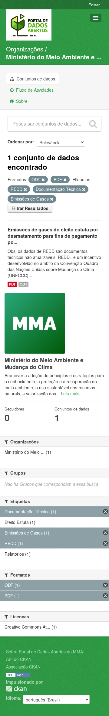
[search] (93, 123)
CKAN (16, 688)
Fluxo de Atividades (34, 90)
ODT (23, 284)
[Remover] (43, 179)
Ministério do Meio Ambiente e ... (54, 56)
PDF (12, 284)
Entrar (94, 5)
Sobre (21, 101)
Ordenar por (20, 142)
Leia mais (70, 394)
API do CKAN (18, 659)
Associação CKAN (23, 667)
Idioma (13, 698)
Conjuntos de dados (35, 79)
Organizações (24, 48)
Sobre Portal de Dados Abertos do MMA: (45, 652)
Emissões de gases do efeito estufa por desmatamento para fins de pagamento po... (53, 236)
